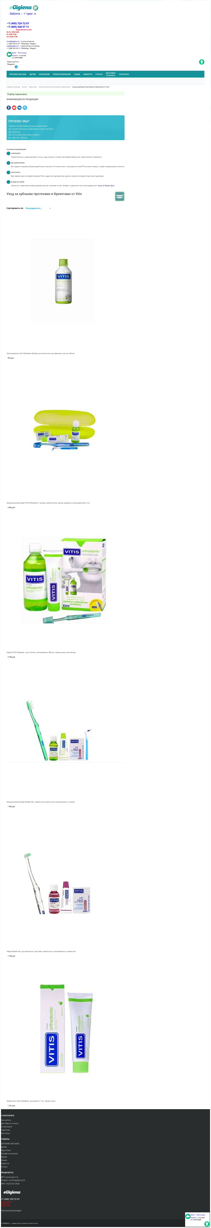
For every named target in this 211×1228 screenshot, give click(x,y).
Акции (4, 1160)
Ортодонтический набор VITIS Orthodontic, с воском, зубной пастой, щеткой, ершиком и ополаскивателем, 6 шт (48, 503)
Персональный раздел (11, 1210)
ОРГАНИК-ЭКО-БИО (10, 1143)
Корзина (15, 55)
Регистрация (22, 53)
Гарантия (5, 1130)
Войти (14, 53)
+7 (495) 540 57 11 (18, 26)
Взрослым (6, 1150)
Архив (4, 1156)
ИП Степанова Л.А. (10, 1177)
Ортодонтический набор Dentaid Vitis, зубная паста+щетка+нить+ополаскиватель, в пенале (41, 802)
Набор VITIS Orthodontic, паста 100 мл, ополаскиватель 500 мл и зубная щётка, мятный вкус (41, 652)
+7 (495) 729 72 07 (18, 23)
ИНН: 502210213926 (10, 1183)
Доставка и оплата (9, 1123)
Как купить (6, 1120)
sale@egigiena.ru (13, 46)
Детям (4, 1147)
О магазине (6, 1126)
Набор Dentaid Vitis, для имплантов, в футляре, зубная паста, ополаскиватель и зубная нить (41, 951)
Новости (5, 1163)
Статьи (4, 1166)
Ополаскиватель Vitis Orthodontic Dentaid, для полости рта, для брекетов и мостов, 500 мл (40, 353)
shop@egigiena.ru (13, 41)
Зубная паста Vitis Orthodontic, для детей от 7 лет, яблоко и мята (31, 1101)
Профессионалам (9, 1153)
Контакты (5, 1133)
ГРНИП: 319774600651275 (13, 1180)
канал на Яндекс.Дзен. (106, 185)
